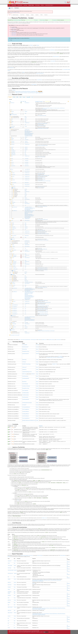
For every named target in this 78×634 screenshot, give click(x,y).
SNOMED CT (54, 364)
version (12, 113)
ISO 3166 (59, 356)
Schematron (28, 339)
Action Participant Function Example (43, 302)
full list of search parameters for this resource (27, 555)
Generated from (21, 92)
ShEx (36, 339)
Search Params (22, 14)
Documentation (20, 5)
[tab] (10, 97)
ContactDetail (26, 139)
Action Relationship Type (41, 269)
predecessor (9, 600)
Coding (26, 117)
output (13, 257)
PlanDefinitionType (40, 123)
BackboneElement (27, 184)
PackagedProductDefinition (41, 614)
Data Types (25, 5)
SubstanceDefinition (27, 132)
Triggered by (37, 92)
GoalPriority (24, 367)
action (12, 220)
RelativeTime (26, 280)
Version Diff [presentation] (28, 97)
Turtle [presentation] (24, 97)
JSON (22, 339)
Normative (36, 20)
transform (13, 322)
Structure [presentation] (10, 97)
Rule (12, 429)
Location (31, 212)
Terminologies (37, 5)
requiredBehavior (14, 310)
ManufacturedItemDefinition (53, 613)
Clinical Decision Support (17, 20)
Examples (32, 14)
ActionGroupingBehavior (25, 409)
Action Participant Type (41, 206)
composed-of (9, 560)
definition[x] (14, 315)
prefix (13, 224)
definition (9, 579)
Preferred (43, 177)
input (13, 251)
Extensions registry (39, 555)
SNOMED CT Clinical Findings (42, 175)
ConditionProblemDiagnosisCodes (27, 371)
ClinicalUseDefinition (18, 91)
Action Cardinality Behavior (41, 314)
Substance (29, 216)
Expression (40, 425)
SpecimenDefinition (31, 320)
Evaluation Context (44, 517)
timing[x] (13, 274)
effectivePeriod (13, 154)
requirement (14, 261)
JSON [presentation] (20, 97)
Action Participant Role (41, 219)
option (13, 203)
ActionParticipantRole (25, 378)
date (25, 152)
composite (15, 570)
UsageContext (26, 142)
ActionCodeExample (25, 383)
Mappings (27, 14)
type (12, 122)
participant (13, 283)
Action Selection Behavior (41, 309)
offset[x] (14, 270)
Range (25, 190)
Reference (26, 130)
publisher (12, 138)
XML (19, 339)
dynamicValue (14, 323)
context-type (9, 567)
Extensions (45, 14)
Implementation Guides (49, 5)
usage (12, 148)
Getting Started (14, 5)
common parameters (62, 555)
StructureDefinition (27, 209)
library (12, 169)
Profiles (41, 14)
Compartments (55, 20)
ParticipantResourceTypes (25, 351)
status (12, 124)
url (11, 109)
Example (43, 173)
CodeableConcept (27, 122)
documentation (14, 182)
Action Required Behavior (41, 311)
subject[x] (12, 127)
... (39, 91)
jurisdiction (12, 144)
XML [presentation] (17, 97)
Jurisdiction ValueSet (41, 145)
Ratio (25, 196)
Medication (26, 213)
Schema (26, 339)
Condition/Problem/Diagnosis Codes (42, 180)
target (13, 184)
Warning (13, 427)
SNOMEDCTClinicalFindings (26, 364)
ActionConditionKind (25, 390)
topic (8, 620)
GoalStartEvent (24, 369)
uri (14, 625)
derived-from (9, 584)
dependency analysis (51, 339)
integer (26, 195)
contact (12, 139)
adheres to (41, 92)
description (12, 141)
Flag (21, 91)
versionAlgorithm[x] (14, 114)
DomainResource (27, 102)
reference (15, 560)
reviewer (12, 162)
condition (13, 246)
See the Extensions (58, 339)
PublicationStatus (40, 125)
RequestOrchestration (56, 56)
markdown (26, 141)
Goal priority (39, 177)
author (12, 158)
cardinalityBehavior (14, 313)
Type (25, 101)
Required (44, 125)
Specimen (26, 216)
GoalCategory (24, 361)
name (8, 597)
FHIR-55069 (13, 32)
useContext (12, 142)
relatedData (14, 256)
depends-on (9, 582)
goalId (13, 237)
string (25, 113)
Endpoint (31, 211)
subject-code (9, 610)
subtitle (12, 121)
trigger (13, 244)
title (11, 120)
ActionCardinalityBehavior (25, 418)
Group (28, 130)
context (9, 563)
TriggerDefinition (27, 244)
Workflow (31, 45)
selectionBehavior (14, 308)
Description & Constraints (39, 101)
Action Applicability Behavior (42, 305)
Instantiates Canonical (27, 92)
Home (9, 5)
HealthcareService (27, 212)
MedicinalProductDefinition (26, 91)
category (13, 172)
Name (10, 101)
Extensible (44, 115)
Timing (26, 279)
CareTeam (26, 211)
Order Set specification (39, 73)
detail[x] (14, 187)
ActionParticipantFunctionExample (27, 402)
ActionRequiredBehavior (25, 413)
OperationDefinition (27, 319)
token (14, 563)
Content (10, 14)
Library (28, 169)
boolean (26, 126)
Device (29, 211)
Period (25, 154)
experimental (13, 126)
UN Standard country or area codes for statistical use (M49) (54, 357)
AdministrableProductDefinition (29, 133)
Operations (37, 14)
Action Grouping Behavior (41, 307)
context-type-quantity (10, 570)
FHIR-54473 (13, 28)
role (13, 218)
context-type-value (10, 573)
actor (12, 199)
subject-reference (10, 612)
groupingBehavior (14, 306)
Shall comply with (32, 92)
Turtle (39, 339)
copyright (12, 149)
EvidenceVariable (34, 614)
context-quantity (10, 565)
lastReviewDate (13, 153)
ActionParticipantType (25, 376)
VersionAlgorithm (24, 344)
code (25, 124)
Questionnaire (26, 320)
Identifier (26, 111)
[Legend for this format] (68, 101)
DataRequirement (27, 261)
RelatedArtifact (27, 165)
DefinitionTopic (24, 359)
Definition (37, 45)
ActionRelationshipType (25, 392)
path (13, 325)
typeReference (15, 210)
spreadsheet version (44, 339)
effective (9, 589)
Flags (21, 101)
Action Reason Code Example (42, 233)
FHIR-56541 (13, 33)
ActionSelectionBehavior (25, 411)
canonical (26, 169)
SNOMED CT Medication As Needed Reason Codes (44, 330)
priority (13, 176)
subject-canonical (10, 607)
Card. (23, 101)
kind (13, 248)
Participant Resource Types (41, 128)
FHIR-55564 (13, 30)
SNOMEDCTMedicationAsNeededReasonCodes (29, 420)
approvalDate (13, 152)
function (14, 301)
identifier (12, 111)
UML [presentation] (14, 97)
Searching (9, 556)
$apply (23, 72)
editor (12, 160)
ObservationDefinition (28, 318)
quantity (15, 565)
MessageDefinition (33, 91)
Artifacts (42, 5)
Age (25, 275)
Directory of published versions (14, 12)
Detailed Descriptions (15, 14)
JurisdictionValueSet (25, 353)
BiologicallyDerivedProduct (31, 210)
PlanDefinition (12, 102)
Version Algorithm (40, 115)
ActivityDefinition (39, 79)
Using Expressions (11, 67)
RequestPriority (40, 230)
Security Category (42, 20)
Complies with (17, 92)
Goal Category (40, 173)
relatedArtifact (13, 165)
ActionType (24, 404)
